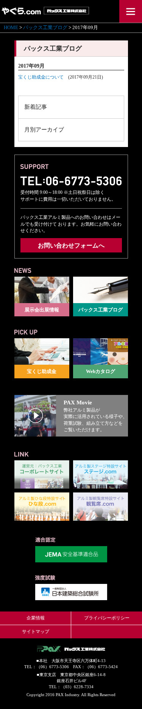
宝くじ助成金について (41, 77)
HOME (11, 27)
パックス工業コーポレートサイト (41, 474)
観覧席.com (100, 506)
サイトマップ (35, 631)
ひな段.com (41, 506)
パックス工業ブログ (45, 27)
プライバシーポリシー (107, 618)
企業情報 (36, 618)
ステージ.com (100, 474)
